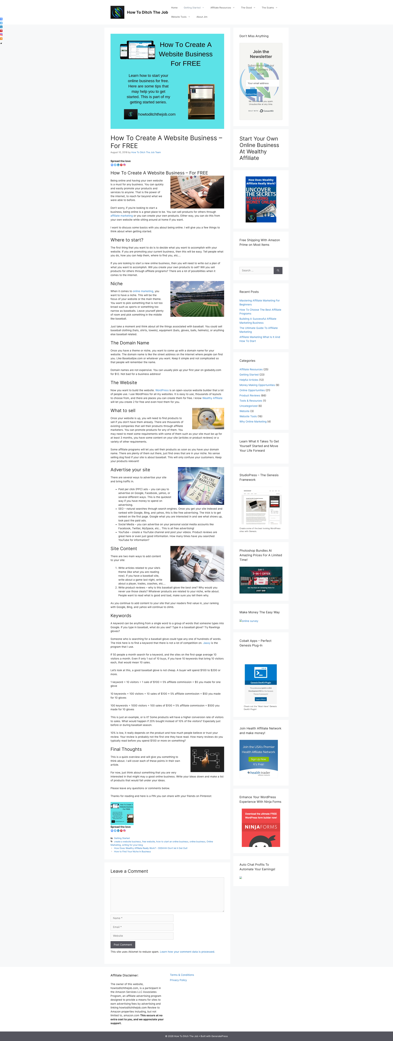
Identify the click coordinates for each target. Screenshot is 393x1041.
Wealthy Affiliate (212, 398)
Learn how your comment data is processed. (187, 951)
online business (197, 841)
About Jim (201, 16)
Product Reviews (249, 395)
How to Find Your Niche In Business (132, 851)
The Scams (268, 7)
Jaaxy (206, 642)
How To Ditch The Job (147, 12)
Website (244, 411)
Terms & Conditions (182, 974)
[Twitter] (115, 165)
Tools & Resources (250, 400)
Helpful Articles (248, 379)
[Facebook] (112, 165)
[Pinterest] (121, 165)
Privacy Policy (178, 980)
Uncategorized (248, 405)
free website (148, 841)
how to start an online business (172, 841)
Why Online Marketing (253, 421)
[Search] (278, 270)
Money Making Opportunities (257, 385)
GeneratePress (219, 1036)
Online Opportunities (252, 390)
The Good (246, 7)
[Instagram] (124, 165)
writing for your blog (132, 845)
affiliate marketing (122, 215)
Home (174, 7)
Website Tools (179, 16)
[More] (1, 38)
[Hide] (1, 43)
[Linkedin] (118, 165)
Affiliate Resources (220, 7)
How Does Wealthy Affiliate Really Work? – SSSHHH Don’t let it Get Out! (150, 848)
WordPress (162, 390)
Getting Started (192, 7)
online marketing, (143, 291)
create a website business (127, 841)
